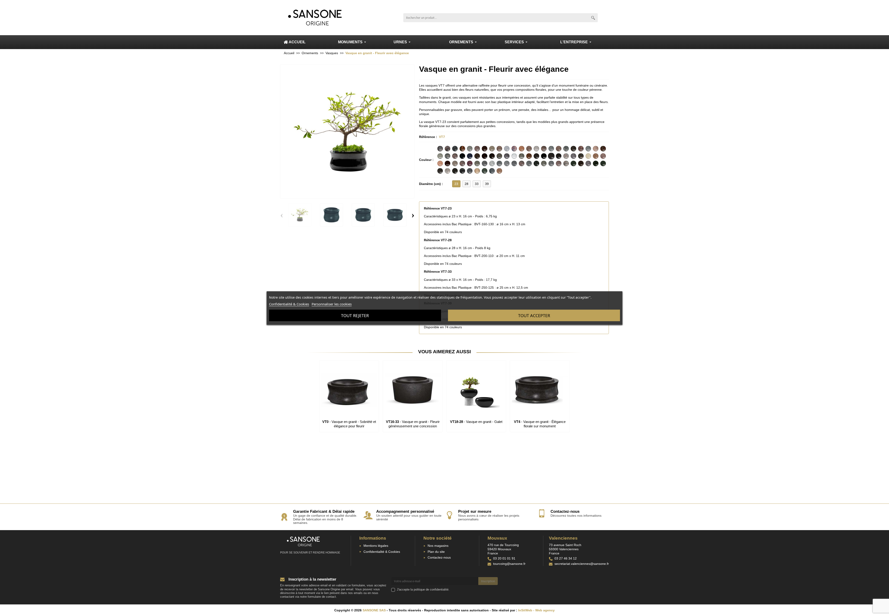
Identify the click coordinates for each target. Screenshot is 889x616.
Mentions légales (375, 545)
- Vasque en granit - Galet (476, 422)
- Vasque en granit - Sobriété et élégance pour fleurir (349, 424)
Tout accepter (534, 315)
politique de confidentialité (431, 589)
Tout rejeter (355, 315)
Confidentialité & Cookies (381, 551)
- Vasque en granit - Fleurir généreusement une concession (413, 424)
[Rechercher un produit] (593, 17)
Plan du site (436, 551)
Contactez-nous (439, 557)
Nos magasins (438, 545)
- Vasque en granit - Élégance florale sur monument (540, 424)
